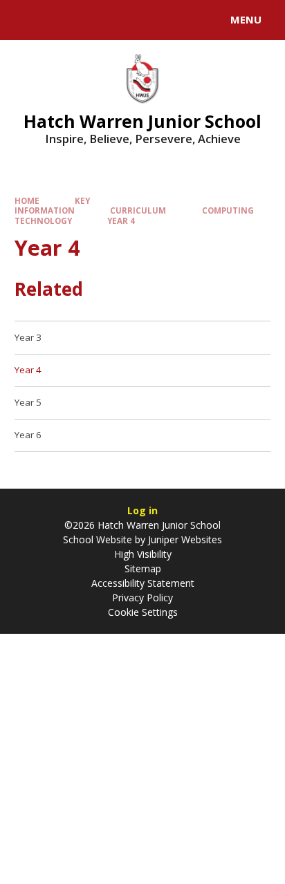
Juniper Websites (183, 539)
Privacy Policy (142, 597)
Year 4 (121, 221)
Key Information (53, 206)
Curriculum (138, 210)
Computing (228, 210)
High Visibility (143, 554)
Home (27, 201)
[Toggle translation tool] (61, 20)
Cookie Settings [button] (143, 612)
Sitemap (143, 568)
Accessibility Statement (142, 583)
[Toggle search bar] (26, 20)
